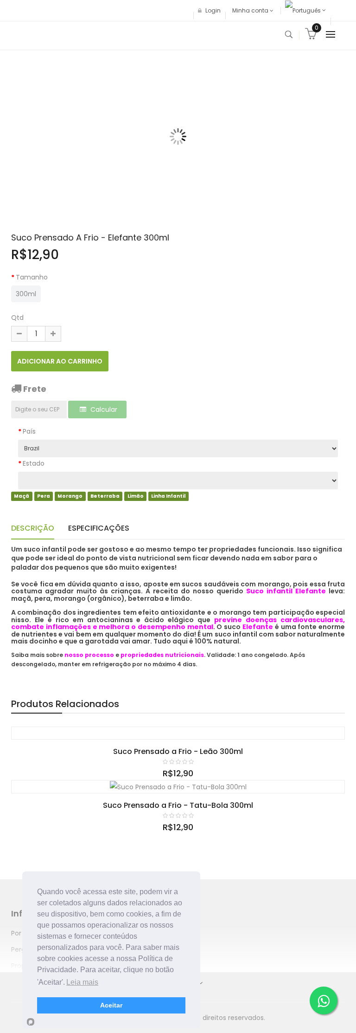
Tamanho (32, 277)
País (29, 431)
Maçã (21, 496)
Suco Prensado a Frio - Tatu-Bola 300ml (178, 805)
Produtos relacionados (65, 703)
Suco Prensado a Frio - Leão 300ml (178, 751)
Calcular (103, 409)
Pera (43, 496)
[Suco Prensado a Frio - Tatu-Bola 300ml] (178, 786)
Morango (70, 496)
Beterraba (105, 496)
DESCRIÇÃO (32, 528)
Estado (33, 463)
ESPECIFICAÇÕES (98, 528)
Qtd (17, 317)
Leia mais (82, 982)
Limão (135, 496)
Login (212, 10)
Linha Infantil (168, 496)
